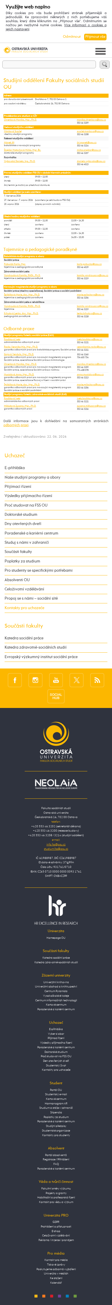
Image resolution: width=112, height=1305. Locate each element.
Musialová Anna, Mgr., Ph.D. (19, 374)
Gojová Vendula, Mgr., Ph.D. (19, 354)
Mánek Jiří (9, 142)
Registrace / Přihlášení (56, 1159)
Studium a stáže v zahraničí (56, 1107)
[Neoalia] (56, 784)
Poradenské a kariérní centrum (31, 533)
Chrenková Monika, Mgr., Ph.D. (20, 120)
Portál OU (56, 1090)
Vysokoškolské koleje (56, 995)
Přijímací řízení (18, 487)
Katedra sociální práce (24, 638)
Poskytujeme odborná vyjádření (56, 1269)
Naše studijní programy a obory (32, 477)
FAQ (56, 1164)
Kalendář (56, 1282)
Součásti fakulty (18, 552)
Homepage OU (56, 937)
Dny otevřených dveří (23, 524)
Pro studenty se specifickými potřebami (39, 571)
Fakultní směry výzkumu (56, 1188)
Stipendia (56, 1112)
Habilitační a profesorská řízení (56, 1197)
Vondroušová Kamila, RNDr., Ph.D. (22, 275)
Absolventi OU (17, 580)
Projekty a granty (56, 1193)
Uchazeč (15, 455)
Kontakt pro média (56, 1260)
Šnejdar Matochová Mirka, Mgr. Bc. (22, 150)
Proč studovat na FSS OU (26, 505)
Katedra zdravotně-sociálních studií (36, 647)
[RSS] (97, 680)
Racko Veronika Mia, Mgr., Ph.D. (21, 347)
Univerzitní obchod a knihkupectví (56, 986)
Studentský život (56, 1065)
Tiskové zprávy (56, 1264)
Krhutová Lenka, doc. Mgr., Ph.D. (21, 313)
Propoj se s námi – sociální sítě (31, 598)
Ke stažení (56, 1278)
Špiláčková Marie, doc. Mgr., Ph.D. (22, 295)
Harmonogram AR (56, 1103)
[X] (76, 680)
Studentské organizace (56, 1130)
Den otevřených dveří (56, 1061)
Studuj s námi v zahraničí (27, 543)
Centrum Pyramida (56, 991)
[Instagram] (35, 680)
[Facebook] (15, 680)
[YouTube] (56, 680)
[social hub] (56, 696)
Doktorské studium (21, 515)
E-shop (56, 1231)
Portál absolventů (56, 1155)
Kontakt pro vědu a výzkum (56, 1202)
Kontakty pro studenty (56, 1135)
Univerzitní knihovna (56, 982)
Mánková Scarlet (13, 131)
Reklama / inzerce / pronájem (56, 1240)
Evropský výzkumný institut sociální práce (41, 657)
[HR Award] (56, 909)
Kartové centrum (56, 1004)
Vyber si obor (56, 1033)
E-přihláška (15, 468)
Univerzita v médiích (56, 1273)
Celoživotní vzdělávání (24, 589)
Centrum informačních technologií (56, 1000)
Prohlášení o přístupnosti (56, 1226)
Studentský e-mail (56, 1094)
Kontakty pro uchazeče (24, 608)
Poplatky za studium (22, 561)
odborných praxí (15, 425)
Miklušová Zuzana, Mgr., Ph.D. (20, 406)
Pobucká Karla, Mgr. (15, 264)
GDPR (56, 1222)
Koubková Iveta (12, 339)
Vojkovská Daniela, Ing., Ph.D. (19, 161)
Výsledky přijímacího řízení (28, 496)
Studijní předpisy (56, 1126)
